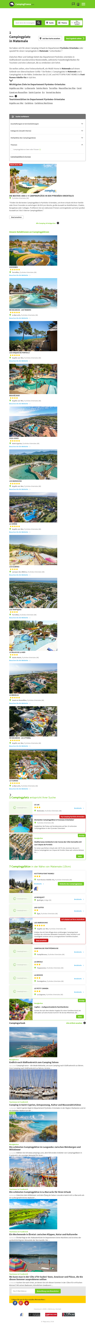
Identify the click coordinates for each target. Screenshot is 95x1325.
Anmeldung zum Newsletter (48, 1291)
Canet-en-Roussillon (18, 92)
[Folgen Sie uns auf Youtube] (26, 1303)
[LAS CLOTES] (20, 910)
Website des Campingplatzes (71, 884)
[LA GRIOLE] (20, 965)
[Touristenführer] (74, 4)
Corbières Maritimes (44, 103)
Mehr (80, 856)
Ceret (79, 88)
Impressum (38, 1309)
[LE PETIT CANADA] (20, 991)
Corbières (29, 103)
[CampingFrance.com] (47, 4)
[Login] (78, 4)
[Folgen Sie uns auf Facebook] (15, 1303)
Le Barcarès (30, 88)
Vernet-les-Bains (53, 92)
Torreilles (53, 88)
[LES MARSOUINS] (21, 931)
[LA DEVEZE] (20, 978)
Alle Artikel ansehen (74, 1023)
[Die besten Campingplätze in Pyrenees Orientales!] (21, 823)
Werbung (51, 1309)
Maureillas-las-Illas (67, 88)
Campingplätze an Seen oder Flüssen (27, 149)
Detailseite (78, 808)
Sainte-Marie (42, 88)
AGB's (45, 1309)
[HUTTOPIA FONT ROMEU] (20, 881)
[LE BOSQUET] (20, 898)
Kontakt (58, 1309)
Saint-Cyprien (35, 92)
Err (43, 92)
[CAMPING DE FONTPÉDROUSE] (20, 951)
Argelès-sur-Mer (16, 88)
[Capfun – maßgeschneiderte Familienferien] (21, 1009)
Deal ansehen (41, 940)
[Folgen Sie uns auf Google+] (21, 1303)
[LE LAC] (20, 808)
